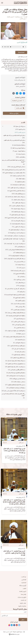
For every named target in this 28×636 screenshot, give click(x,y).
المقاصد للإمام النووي (19, 297)
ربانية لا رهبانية (21, 264)
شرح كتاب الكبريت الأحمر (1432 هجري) (15, 218)
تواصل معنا (23, 594)
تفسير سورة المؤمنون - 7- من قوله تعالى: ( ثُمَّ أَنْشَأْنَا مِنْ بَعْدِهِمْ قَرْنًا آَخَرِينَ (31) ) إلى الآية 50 (14, 451)
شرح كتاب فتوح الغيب (19, 343)
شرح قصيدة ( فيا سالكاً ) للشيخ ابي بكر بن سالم (14, 391)
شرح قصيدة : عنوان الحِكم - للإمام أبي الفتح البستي (13, 239)
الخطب (24, 588)
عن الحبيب (23, 577)
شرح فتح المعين (20, 246)
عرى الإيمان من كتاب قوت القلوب (17, 188)
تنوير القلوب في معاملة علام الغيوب (17, 346)
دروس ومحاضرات (18, 17)
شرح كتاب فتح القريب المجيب (18, 206)
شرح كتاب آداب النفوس (19, 227)
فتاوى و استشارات (22, 597)
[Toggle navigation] (2, 2)
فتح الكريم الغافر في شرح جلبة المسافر (16, 373)
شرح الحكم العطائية (20, 252)
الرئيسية (25, 17)
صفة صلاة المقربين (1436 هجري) (16, 191)
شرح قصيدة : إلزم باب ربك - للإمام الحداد (15, 243)
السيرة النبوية (21, 129)
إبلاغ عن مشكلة (14, 113)
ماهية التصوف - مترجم (19, 151)
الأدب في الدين (21, 306)
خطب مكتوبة (23, 603)
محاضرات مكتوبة (22, 606)
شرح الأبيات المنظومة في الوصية (17, 255)
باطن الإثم (22, 291)
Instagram (9, 625)
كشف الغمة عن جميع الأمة (18, 379)
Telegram (12, 625)
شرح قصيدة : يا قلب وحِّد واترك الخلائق (16, 367)
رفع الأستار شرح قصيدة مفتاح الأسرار (16, 388)
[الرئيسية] (20, 2)
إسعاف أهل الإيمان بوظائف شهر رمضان (16, 312)
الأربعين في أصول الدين (19, 325)
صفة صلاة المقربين (20, 328)
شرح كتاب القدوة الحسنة (19, 221)
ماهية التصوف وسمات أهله (18, 148)
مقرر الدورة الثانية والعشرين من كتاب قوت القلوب (14, 140)
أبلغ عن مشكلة (22, 585)
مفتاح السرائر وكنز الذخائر (19, 145)
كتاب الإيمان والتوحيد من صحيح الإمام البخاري (14, 173)
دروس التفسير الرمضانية (19, 270)
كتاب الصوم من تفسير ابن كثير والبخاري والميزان (14, 170)
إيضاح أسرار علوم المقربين (19, 309)
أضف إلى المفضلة (17, 100)
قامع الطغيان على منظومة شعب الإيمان (16, 331)
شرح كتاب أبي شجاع (20, 126)
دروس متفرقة (21, 334)
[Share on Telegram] (17, 93)
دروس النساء (21, 267)
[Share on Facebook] (24, 93)
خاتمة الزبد (22, 276)
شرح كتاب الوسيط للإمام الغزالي (17, 215)
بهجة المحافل (21, 282)
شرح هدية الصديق (20, 319)
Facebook (14, 625)
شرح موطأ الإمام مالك (19, 194)
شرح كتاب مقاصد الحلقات (18, 200)
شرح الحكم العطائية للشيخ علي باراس (16, 249)
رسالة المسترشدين (20, 261)
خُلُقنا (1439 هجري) (19, 273)
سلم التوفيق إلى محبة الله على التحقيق (16, 364)
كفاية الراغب (21, 157)
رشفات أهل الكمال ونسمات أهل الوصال (16, 258)
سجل (22, 620)
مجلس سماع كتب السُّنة (19, 382)
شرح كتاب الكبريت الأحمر (19, 322)
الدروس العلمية (10, 17)
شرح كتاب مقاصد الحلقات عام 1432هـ (16, 197)
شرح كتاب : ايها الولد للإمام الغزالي (17, 230)
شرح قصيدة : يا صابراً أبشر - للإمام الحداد (15, 236)
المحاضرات (23, 582)
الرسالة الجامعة (21, 340)
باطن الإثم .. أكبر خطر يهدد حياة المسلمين (15, 288)
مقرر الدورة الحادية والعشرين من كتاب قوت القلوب (13, 135)
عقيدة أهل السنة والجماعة (18, 185)
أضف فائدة (19, 108)
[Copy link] (13, 93)
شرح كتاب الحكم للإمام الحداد (18, 224)
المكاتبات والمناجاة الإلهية (19, 355)
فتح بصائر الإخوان (20, 182)
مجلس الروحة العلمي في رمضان (17, 167)
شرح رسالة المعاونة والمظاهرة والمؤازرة (16, 385)
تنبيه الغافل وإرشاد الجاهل (18, 358)
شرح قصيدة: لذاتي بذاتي (19, 349)
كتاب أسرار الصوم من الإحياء (18, 176)
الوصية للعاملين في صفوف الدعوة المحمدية (15, 294)
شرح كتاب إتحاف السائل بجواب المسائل (16, 361)
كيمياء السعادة (21, 154)
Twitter (19, 625)
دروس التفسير (23, 19)
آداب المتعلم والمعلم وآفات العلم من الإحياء (15, 337)
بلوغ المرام (22, 285)
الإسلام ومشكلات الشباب (19, 303)
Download (21, 52)
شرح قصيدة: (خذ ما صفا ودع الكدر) (16, 376)
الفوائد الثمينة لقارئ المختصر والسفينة (16, 315)
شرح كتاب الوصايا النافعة (19, 212)
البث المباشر (23, 600)
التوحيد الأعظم (21, 300)
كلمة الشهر (24, 580)
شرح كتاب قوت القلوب (19, 203)
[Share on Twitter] (20, 93)
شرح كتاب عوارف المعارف (19, 209)
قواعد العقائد (21, 179)
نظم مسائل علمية (20, 352)
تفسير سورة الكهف (20, 279)
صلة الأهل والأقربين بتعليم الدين (17, 370)
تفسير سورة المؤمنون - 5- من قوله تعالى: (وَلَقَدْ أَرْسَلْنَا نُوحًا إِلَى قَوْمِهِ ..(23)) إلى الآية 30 (14, 553)
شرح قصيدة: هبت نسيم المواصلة (17, 233)
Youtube (17, 625)
